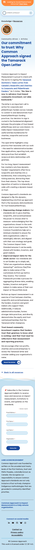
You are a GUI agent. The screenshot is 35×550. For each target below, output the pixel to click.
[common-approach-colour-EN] (11, 13)
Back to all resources (13, 372)
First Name (10, 421)
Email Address (11, 412)
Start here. (23, 4)
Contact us (17, 529)
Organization (10, 439)
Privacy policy (17, 532)
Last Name (10, 430)
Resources (17, 21)
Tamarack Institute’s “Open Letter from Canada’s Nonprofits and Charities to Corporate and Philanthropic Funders (16, 85)
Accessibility (17, 535)
